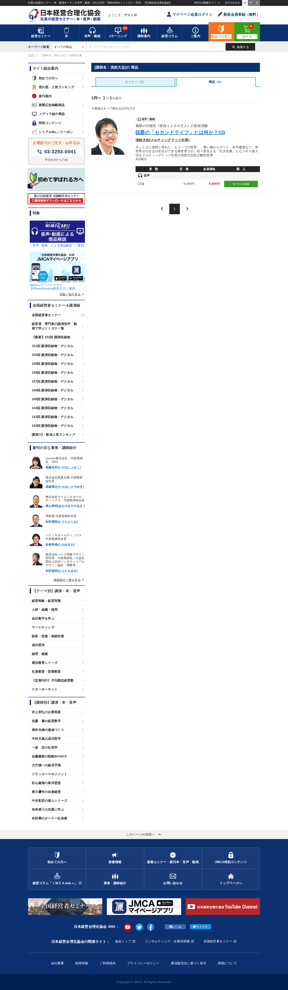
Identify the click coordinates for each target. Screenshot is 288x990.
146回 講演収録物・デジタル (52, 390)
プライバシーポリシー (143, 963)
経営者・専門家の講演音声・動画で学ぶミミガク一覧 (54, 326)
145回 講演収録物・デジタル (52, 399)
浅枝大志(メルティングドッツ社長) (162, 140)
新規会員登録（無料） (241, 14)
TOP (31, 55)
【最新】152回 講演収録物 (51, 337)
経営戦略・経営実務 (46, 600)
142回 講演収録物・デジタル (52, 425)
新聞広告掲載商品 (52, 105)
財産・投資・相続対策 (48, 636)
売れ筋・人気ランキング (56, 87)
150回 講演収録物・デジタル (52, 355)
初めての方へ (48, 78)
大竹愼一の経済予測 (46, 765)
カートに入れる (241, 184)
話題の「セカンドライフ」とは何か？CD (180, 132)
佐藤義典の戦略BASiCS (49, 756)
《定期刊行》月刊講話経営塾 (53, 680)
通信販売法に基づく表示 (188, 963)
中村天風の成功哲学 (46, 738)
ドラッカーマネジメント (49, 774)
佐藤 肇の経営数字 (46, 721)
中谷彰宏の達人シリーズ (49, 800)
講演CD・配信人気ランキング (53, 434)
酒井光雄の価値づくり (48, 729)
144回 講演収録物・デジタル (52, 408)
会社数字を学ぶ (43, 618)
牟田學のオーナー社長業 (49, 818)
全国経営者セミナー (46, 315)
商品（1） (216, 82)
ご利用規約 (108, 963)
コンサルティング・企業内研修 (167, 941)
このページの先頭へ (144, 834)
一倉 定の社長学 (45, 747)
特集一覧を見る (72, 294)
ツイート (202, 926)
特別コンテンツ (50, 123)
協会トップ (123, 941)
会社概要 (57, 963)
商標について (227, 963)
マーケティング (43, 627)
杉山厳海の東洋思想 (46, 783)
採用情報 (81, 963)
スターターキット (45, 689)
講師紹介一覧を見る (69, 580)
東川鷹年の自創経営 (46, 791)
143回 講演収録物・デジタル (52, 417)
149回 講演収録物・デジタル (52, 363)
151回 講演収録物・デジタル (52, 346)
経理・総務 (40, 654)
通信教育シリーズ (45, 662)
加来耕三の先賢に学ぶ (48, 809)
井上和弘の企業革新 (46, 712)
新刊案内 (45, 96)
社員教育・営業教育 (46, 671)
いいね (176, 926)
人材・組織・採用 (45, 609)
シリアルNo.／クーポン (56, 132)
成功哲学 (38, 645)
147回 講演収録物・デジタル (52, 381)
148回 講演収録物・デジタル (52, 372)
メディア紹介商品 (48, 113)
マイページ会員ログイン (192, 14)
